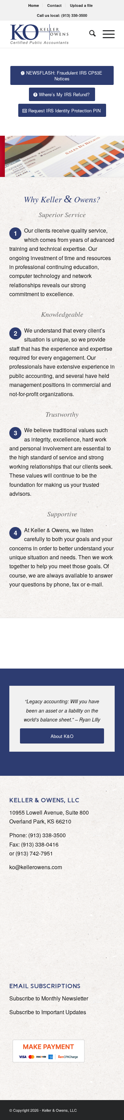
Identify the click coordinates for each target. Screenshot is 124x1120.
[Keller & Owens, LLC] (51, 34)
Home (33, 5)
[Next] (118, 156)
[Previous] (6, 156)
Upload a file (81, 5)
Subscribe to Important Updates (47, 1012)
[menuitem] (34, 5)
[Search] (89, 34)
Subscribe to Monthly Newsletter (48, 998)
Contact (54, 5)
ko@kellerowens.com (35, 867)
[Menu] (105, 34)
